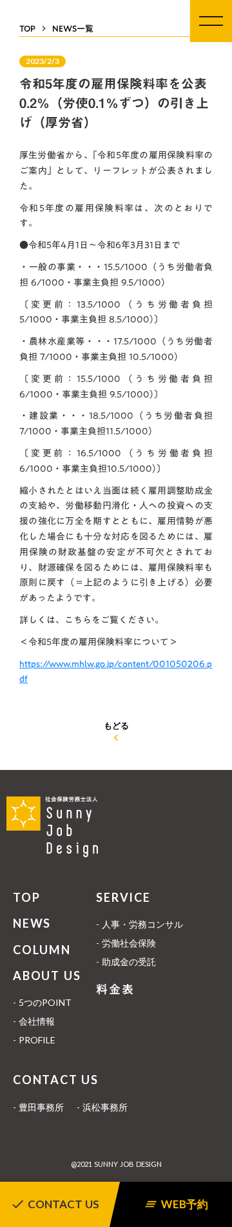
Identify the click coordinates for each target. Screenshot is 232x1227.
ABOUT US (47, 975)
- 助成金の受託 (126, 961)
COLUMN (42, 950)
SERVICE (123, 897)
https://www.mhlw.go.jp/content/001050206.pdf (115, 671)
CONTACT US (56, 1079)
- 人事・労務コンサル (139, 924)
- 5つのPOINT (42, 1002)
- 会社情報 (34, 1021)
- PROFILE (34, 1039)
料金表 (115, 989)
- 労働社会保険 (126, 942)
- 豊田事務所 (38, 1107)
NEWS (32, 923)
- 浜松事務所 (102, 1107)
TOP (26, 897)
